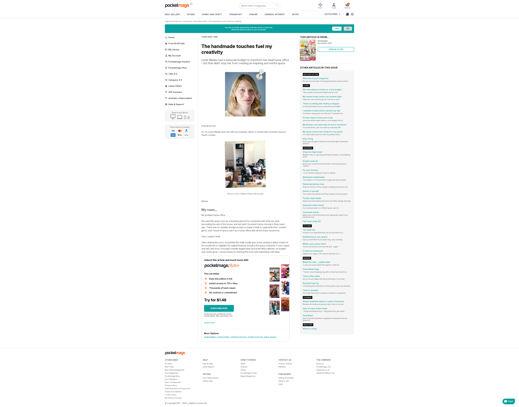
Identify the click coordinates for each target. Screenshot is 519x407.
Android (244, 367)
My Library (173, 49)
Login (280, 384)
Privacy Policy (171, 385)
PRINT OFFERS (231, 337)
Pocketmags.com (323, 367)
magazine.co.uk (323, 370)
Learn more (209, 322)
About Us (320, 364)
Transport (235, 14)
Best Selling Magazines (174, 370)
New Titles (169, 367)
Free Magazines (171, 373)
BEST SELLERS (172, 14)
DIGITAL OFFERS (246, 337)
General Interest (275, 14)
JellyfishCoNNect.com (325, 373)
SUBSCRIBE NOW (219, 308)
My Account (174, 55)
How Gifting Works (210, 378)
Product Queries (285, 364)
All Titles (168, 364)
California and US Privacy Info (177, 388)
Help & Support (176, 104)
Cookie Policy (170, 395)
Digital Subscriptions (173, 21)
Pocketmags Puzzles (179, 61)
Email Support (208, 367)
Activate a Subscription (180, 98)
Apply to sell (283, 381)
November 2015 (200, 21)
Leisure (253, 14)
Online (243, 370)
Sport (295, 14)
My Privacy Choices (173, 398)
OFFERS (191, 14)
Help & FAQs (208, 364)
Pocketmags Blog (172, 376)
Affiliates (282, 367)
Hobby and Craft (212, 14)
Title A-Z (172, 74)
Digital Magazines (248, 376)
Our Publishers (171, 379)
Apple (243, 364)
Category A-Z (175, 80)
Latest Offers (175, 86)
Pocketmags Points (249, 373)
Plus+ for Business (173, 382)
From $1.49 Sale (176, 43)
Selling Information (286, 378)
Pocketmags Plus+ (177, 67)
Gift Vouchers (175, 92)
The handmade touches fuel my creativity (224, 21)
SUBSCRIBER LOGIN (213, 337)
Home (171, 37)
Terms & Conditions (173, 392)
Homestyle (187, 21)
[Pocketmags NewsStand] (178, 5)
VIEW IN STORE (336, 49)
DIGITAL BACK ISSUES (266, 337)
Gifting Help (208, 381)
